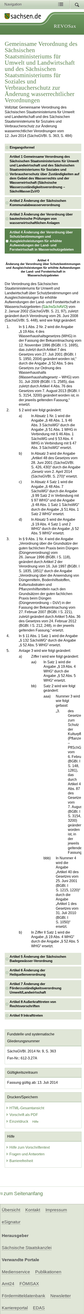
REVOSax (65, 26)
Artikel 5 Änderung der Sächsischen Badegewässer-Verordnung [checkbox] (38, 959)
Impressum (56, 1209)
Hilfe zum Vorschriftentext (29, 1147)
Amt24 (8, 1283)
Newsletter (60, 1295)
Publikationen (48, 1271)
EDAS (39, 1307)
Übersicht (11, 1209)
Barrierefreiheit (21, 1161)
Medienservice (16, 1271)
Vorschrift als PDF (23, 1115)
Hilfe (35, 1121)
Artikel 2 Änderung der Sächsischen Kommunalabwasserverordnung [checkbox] (38, 203)
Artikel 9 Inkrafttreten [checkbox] (26, 1015)
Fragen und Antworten (27, 1154)
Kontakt (32, 1209)
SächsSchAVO (55, 307)
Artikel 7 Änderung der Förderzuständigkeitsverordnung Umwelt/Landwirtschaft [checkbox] (35, 988)
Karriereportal (15, 1307)
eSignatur (11, 1222)
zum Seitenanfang (23, 1193)
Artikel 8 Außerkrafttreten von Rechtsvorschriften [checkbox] (33, 1004)
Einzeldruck (19, 1121)
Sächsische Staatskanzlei (27, 1247)
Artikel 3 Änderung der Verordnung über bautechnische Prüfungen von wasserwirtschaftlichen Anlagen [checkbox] (41, 219)
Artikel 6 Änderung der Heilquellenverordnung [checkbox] (27, 972)
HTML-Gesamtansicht (26, 1108)
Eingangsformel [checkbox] (22, 147)
